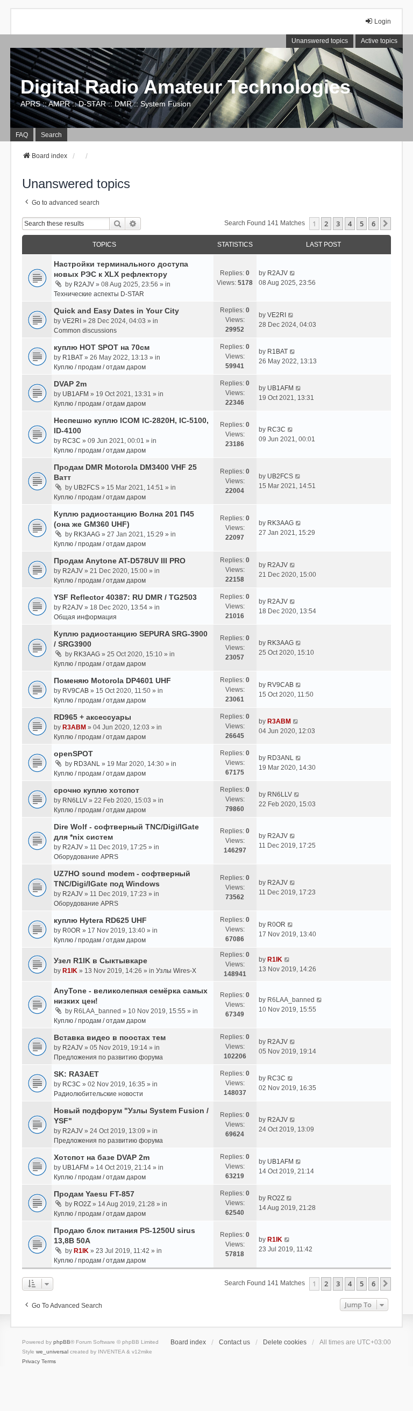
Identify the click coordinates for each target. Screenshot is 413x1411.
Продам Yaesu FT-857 (94, 1194)
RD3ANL (87, 764)
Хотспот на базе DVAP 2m (101, 1157)
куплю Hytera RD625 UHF (100, 920)
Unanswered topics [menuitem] (319, 41)
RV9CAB (75, 690)
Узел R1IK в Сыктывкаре (100, 960)
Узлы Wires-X (176, 971)
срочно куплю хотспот (96, 790)
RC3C (71, 441)
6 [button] (373, 223)
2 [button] (326, 223)
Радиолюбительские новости (98, 1094)
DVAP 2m (70, 383)
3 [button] (338, 223)
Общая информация (85, 617)
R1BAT (72, 357)
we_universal (52, 1352)
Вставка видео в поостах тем (110, 1037)
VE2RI (71, 321)
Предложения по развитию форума (108, 1057)
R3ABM (74, 727)
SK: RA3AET (76, 1074)
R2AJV (84, 284)
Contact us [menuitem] (234, 1342)
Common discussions (85, 330)
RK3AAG (87, 534)
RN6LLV (74, 800)
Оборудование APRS (86, 857)
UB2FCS (86, 487)
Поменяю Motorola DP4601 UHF (112, 680)
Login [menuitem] (382, 21)
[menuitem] (31, 1361)
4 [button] (350, 223)
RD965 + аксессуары (92, 717)
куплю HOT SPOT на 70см (101, 347)
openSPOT (73, 753)
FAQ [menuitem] (22, 135)
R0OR (71, 930)
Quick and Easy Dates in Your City (116, 310)
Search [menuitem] (51, 135)
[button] (385, 223)
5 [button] (362, 223)
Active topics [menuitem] (379, 41)
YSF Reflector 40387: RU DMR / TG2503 (125, 597)
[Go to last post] (292, 273)
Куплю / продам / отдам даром (100, 367)
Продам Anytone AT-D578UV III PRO (120, 560)
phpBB (61, 1342)
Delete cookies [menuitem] (285, 1342)
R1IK (69, 971)
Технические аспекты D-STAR (99, 294)
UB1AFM (75, 394)
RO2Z (82, 1204)
